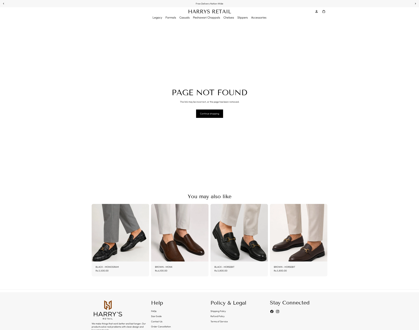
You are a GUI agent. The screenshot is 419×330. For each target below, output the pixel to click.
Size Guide (156, 316)
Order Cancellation (161, 326)
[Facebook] (272, 311)
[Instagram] (278, 311)
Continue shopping (209, 113)
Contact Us (156, 321)
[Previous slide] (3, 3)
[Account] (316, 11)
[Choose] (144, 256)
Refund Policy (217, 316)
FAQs (153, 311)
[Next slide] (415, 3)
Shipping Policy (218, 311)
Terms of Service (219, 321)
